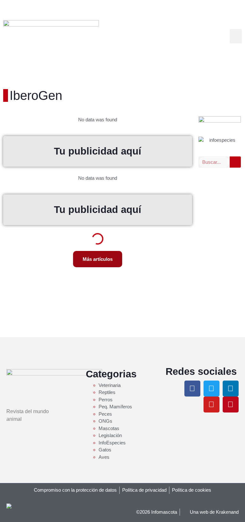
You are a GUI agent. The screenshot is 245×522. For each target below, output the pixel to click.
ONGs (105, 421)
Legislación (110, 435)
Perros (106, 399)
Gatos (105, 449)
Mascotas (109, 428)
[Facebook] (192, 389)
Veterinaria (110, 385)
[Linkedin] (231, 389)
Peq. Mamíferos (115, 406)
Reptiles (107, 392)
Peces (105, 414)
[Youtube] (211, 404)
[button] (236, 36)
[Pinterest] (231, 404)
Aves (104, 457)
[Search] (235, 162)
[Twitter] (211, 389)
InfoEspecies (112, 442)
